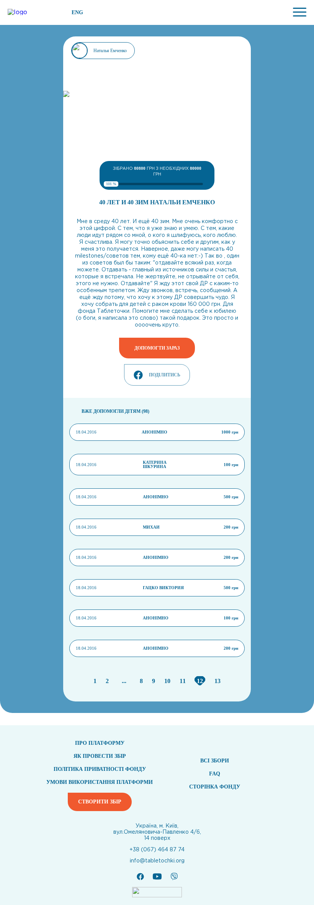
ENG (77, 12)
